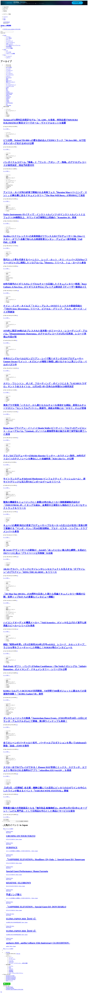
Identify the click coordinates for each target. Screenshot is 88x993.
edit (9, 22)
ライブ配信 (9, 38)
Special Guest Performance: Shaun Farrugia (27, 871)
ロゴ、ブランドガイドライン (16, 973)
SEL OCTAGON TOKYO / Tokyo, (15, 886)
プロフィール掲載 (10, 53)
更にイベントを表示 (8, 828)
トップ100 (8, 52)
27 (17, 411)
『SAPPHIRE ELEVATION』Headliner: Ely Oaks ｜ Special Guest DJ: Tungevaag (45, 859)
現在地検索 (9, 46)
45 (17, 245)
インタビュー (9, 70)
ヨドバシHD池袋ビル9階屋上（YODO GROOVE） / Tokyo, (22, 851)
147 (17, 629)
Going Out (8, 96)
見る (7, 90)
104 (18, 290)
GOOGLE (26, 821)
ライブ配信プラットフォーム (13, 45)
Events (4, 35)
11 (16, 600)
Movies (7, 95)
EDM (7, 87)
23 (17, 198)
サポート (11, 968)
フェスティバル (10, 86)
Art (6, 104)
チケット (8, 39)
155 (18, 368)
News (4, 54)
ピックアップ (9, 41)
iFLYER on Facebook (11, 976)
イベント (5, 16)
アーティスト (12, 959)
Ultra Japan (8, 105)
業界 (7, 79)
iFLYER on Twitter (10, 975)
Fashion (7, 91)
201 (17, 814)
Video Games (9, 94)
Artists (4, 49)
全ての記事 (9, 67)
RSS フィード (9, 980)
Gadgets (8, 98)
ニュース (8, 69)
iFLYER (8, 952)
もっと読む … (6, 128)
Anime (7, 100)
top (1, 991)
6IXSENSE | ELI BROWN (18, 883)
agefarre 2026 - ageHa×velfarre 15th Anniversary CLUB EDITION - (38, 943)
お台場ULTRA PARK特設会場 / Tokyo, (17, 922)
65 (16, 340)
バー (4, 18)
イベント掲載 (9, 48)
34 (17, 437)
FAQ (10, 967)
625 (17, 794)
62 (17, 266)
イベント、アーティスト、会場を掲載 (18, 963)
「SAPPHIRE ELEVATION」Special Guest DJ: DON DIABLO (36, 906)
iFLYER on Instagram (11, 978)
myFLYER (5, 22)
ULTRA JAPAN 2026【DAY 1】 (21, 918)
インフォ (11, 966)
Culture (7, 101)
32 (17, 315)
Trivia (7, 99)
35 (17, 221)
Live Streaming (9, 102)
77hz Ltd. (18, 953)
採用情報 (11, 971)
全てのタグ (9, 77)
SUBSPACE (11, 847)
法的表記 (11, 970)
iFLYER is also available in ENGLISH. (12, 29)
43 (17, 673)
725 (17, 724)
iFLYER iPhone (9, 987)
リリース (8, 71)
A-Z (7, 50)
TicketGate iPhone (10, 988)
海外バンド (9, 80)
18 (17, 749)
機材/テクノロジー (10, 82)
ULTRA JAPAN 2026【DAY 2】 (21, 931)
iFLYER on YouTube (10, 979)
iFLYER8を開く (77, 3)
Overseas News (9, 93)
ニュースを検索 (20, 821)
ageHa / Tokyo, (11, 946)
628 (17, 773)
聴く (7, 89)
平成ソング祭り (14, 894)
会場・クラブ (9, 43)
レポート (8, 57)
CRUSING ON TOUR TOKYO (20, 836)
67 (17, 651)
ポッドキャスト (10, 74)
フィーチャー (9, 73)
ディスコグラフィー (11, 84)
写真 (4, 19)
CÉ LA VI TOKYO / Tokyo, (14, 839)
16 (16, 485)
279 (17, 556)
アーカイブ (9, 56)
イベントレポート (10, 42)
